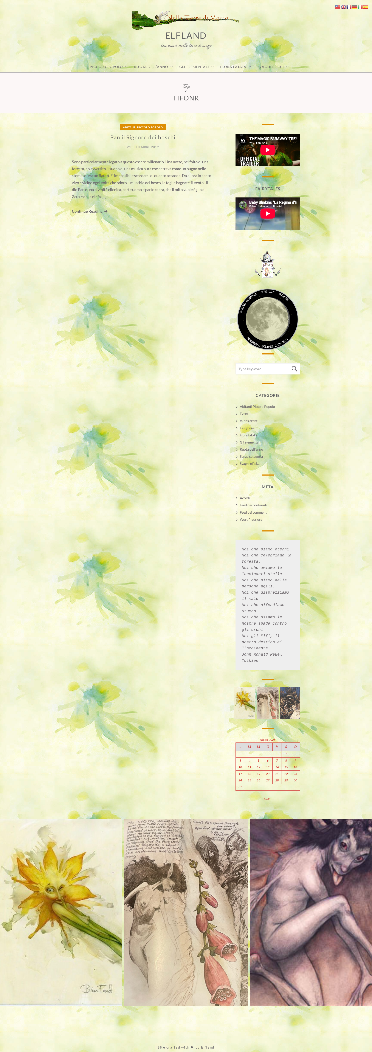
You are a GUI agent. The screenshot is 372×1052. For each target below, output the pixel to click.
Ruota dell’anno (151, 67)
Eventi (244, 413)
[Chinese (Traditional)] (338, 6)
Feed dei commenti (254, 512)
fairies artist (248, 421)
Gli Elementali (194, 67)
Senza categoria (251, 456)
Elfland (186, 35)
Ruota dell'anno (251, 449)
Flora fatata (233, 67)
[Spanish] (366, 6)
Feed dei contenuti (253, 505)
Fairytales (247, 428)
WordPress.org (251, 519)
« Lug (267, 798)
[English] (343, 6)
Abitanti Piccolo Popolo (143, 127)
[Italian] (360, 6)
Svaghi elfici (270, 67)
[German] (355, 6)
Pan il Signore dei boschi (143, 137)
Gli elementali (250, 442)
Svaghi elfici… (250, 463)
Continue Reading (87, 211)
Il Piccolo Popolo (104, 67)
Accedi (245, 498)
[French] (349, 6)
